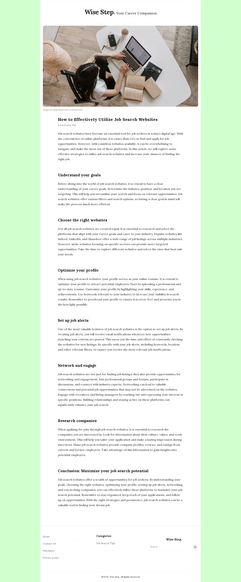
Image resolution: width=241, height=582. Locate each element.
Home (46, 536)
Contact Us (49, 543)
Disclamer (49, 550)
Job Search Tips (68, 125)
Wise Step (99, 12)
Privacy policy (51, 557)
